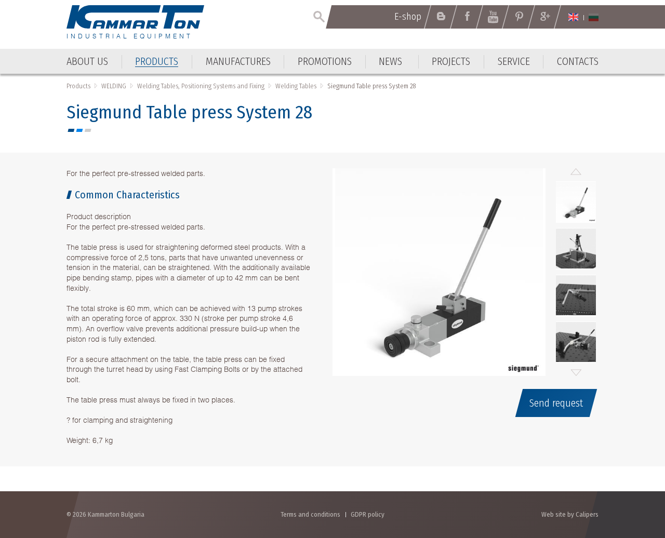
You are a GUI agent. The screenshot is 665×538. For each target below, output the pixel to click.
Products (78, 86)
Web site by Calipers (569, 514)
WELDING (113, 86)
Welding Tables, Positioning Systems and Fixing (200, 86)
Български (593, 17)
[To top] (631, 474)
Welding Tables (295, 86)
